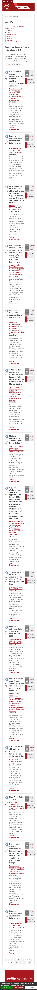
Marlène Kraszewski (15, 325)
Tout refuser (19, 987)
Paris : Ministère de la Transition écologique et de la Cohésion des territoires (16, 707)
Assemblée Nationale (16, 521)
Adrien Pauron (14, 328)
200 (29, 962)
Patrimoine (10, 38)
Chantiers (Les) (14, 100)
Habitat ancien (11, 34)
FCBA (11, 802)
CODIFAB (12, 150)
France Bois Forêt (15, 148)
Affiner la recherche (13, 64)
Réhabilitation (9, 28)
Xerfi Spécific (19, 269)
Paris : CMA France (15, 589)
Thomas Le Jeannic (15, 701)
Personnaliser (31, 987)
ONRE (11, 323)
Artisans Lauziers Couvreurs (15, 393)
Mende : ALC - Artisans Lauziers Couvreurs (15, 398)
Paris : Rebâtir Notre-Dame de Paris (16, 451)
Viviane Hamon (14, 94)
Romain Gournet (14, 92)
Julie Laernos (19, 523)
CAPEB (11, 208)
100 (24, 962)
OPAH (8, 36)
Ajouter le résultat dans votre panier (19, 61)
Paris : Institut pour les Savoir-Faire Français (16, 272)
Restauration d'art (13, 42)
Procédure (10, 40)
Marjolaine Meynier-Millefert (15, 526)
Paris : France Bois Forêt (15, 151)
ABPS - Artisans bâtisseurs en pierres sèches (16, 389)
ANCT (11, 759)
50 (20, 962)
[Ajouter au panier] (27, 73)
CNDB (16, 802)
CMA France (13, 587)
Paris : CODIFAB (15, 926)
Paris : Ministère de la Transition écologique (16, 871)
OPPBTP (12, 206)
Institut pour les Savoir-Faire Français (16, 266)
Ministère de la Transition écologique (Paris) (16, 806)
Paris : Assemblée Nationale (16, 530)
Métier (13, 26)
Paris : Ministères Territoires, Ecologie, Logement (16, 332)
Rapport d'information (13, 533)
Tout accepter (7, 987)
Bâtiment (20, 26)
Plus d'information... (14, 128)
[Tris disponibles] (12, 54)
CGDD (21, 323)
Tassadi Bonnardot (15, 89)
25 (16, 962)
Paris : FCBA (19, 808)
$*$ (8, 26)
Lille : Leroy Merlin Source (16, 97)
